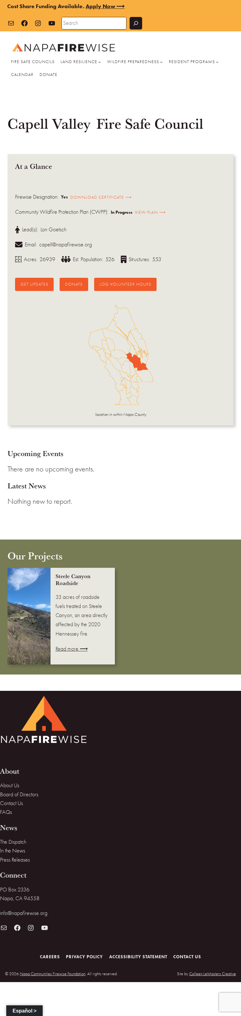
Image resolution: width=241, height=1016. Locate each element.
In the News (12, 850)
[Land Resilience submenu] (99, 62)
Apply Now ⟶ (105, 6)
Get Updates (34, 284)
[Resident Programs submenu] (217, 62)
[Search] (136, 23)
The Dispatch (13, 842)
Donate (74, 284)
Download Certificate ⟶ (101, 197)
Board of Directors (19, 794)
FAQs (6, 812)
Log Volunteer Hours (125, 284)
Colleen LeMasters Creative (212, 973)
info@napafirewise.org (23, 913)
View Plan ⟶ (150, 212)
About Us (9, 785)
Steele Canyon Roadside (73, 580)
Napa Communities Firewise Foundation (52, 973)
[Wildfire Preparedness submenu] (161, 62)
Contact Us (11, 803)
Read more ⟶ (72, 649)
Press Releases (15, 860)
